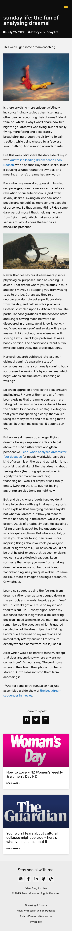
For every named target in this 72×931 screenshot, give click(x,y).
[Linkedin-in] (36, 879)
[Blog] (51, 879)
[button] (26, 720)
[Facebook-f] (28, 879)
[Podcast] (44, 879)
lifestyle (36, 32)
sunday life (50, 32)
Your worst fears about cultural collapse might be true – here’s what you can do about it (32, 837)
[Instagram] (21, 879)
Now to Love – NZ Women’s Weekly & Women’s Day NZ (34, 774)
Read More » (13, 783)
